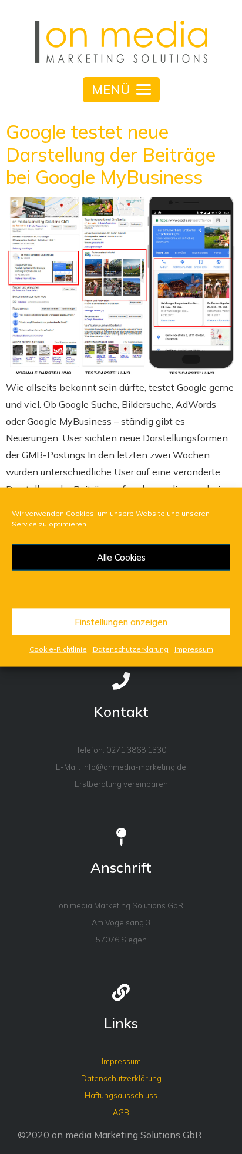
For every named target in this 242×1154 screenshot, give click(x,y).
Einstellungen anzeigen (121, 621)
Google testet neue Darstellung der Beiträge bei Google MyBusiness (111, 154)
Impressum (193, 649)
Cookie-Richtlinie (58, 649)
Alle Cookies (121, 556)
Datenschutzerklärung (131, 649)
